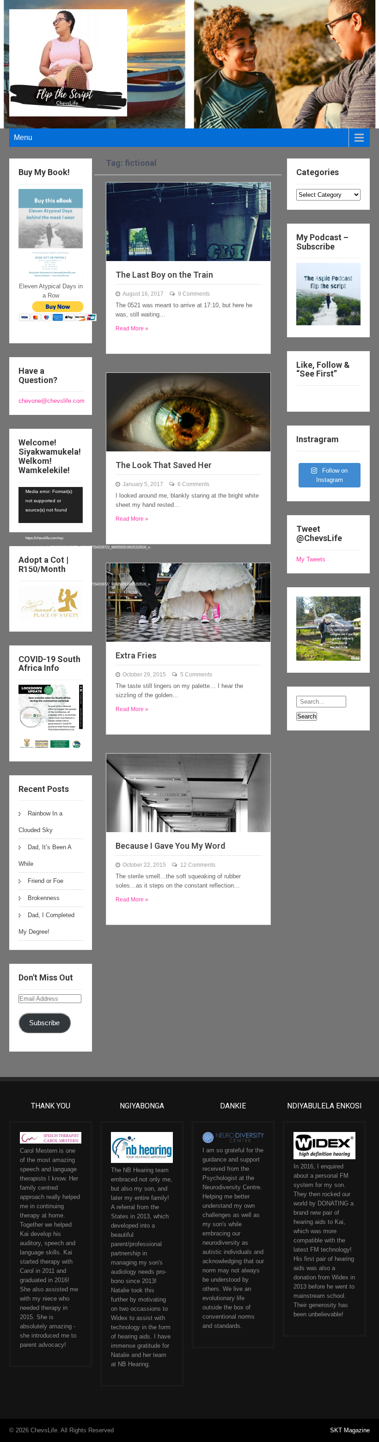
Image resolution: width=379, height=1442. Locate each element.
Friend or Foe (45, 880)
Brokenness (44, 897)
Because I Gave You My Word (170, 846)
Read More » (132, 328)
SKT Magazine (350, 1430)
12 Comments (197, 865)
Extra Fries (136, 655)
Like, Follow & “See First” (323, 369)
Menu (23, 137)
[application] (50, 505)
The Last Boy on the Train (164, 275)
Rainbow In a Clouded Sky (40, 822)
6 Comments (193, 484)
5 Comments (196, 674)
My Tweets (310, 559)
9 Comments (194, 294)
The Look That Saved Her (164, 465)
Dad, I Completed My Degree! (46, 923)
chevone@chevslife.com (51, 400)
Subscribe (44, 1023)
